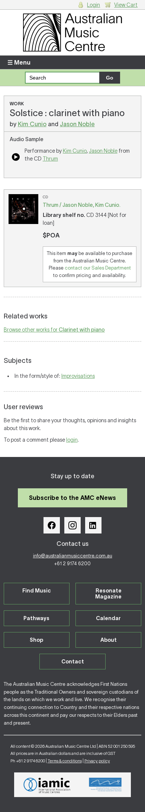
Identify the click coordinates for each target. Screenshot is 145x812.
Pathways (36, 618)
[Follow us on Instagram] (72, 525)
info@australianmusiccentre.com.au (72, 556)
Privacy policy (97, 761)
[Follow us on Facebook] (52, 525)
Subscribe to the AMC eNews (72, 497)
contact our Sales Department (98, 268)
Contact (72, 662)
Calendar (108, 618)
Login (93, 5)
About (108, 640)
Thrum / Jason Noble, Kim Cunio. (81, 205)
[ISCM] (105, 784)
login (72, 440)
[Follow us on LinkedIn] (93, 525)
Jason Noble (77, 124)
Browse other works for (54, 330)
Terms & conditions (65, 761)
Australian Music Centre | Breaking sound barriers (73, 32)
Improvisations (78, 376)
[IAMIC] (47, 784)
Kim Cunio (32, 124)
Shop (36, 640)
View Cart (126, 5)
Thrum (50, 159)
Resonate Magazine (108, 594)
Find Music (36, 591)
